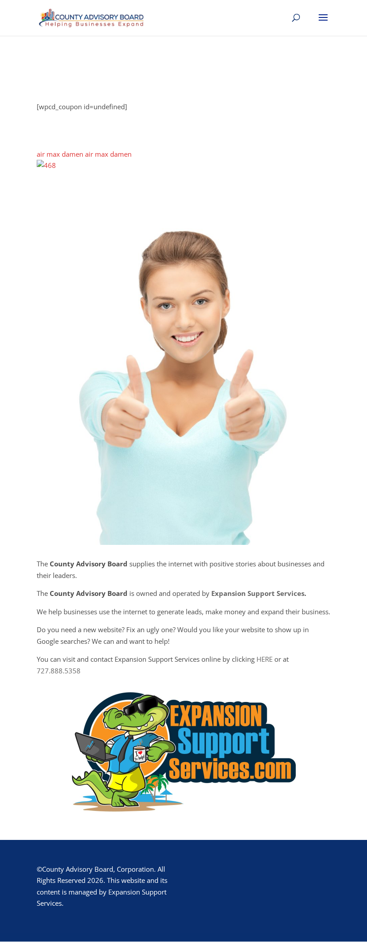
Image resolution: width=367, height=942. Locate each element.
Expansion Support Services (257, 593)
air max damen (60, 154)
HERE (264, 659)
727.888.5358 (59, 670)
